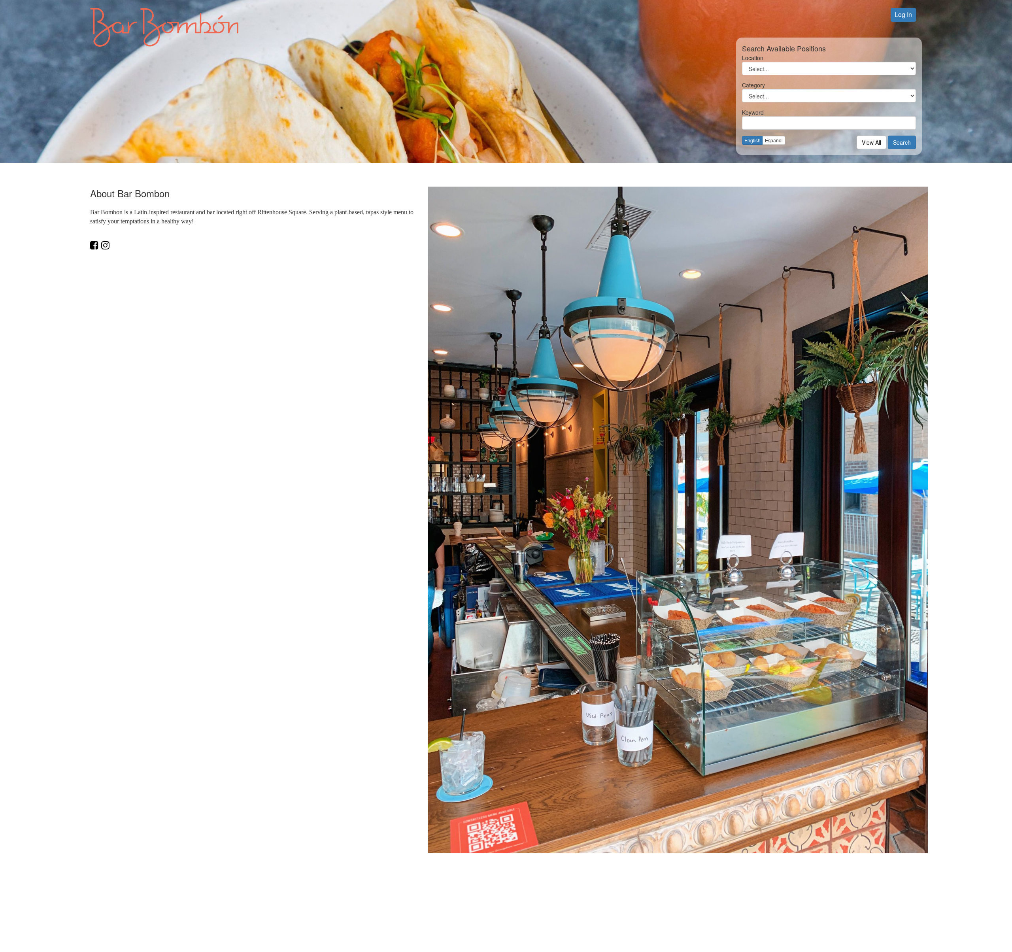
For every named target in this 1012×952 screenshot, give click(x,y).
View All (871, 142)
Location (752, 58)
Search (902, 142)
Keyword (753, 112)
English (752, 140)
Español (774, 140)
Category (753, 85)
